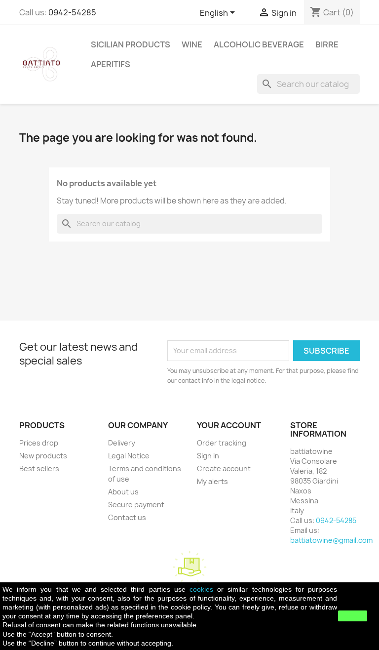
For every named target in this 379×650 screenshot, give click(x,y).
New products (43, 455)
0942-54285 (72, 12)
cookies (201, 589)
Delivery (121, 442)
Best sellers (39, 468)
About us (123, 491)
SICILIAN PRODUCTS (130, 44)
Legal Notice (129, 455)
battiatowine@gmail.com (331, 540)
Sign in (208, 455)
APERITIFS (110, 64)
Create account (224, 468)
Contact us (127, 517)
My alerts (212, 481)
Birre (327, 44)
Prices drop (38, 442)
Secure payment (136, 504)
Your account (229, 425)
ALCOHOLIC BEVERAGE (259, 44)
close (352, 616)
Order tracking (221, 442)
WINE (192, 44)
